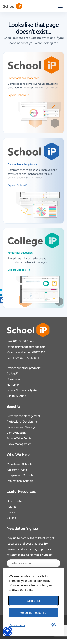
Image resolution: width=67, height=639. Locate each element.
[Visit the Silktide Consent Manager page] (53, 625)
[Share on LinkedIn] (1, 295)
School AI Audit (16, 395)
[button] (8, 631)
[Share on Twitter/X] (1, 290)
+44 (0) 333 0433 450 (21, 341)
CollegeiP (12, 373)
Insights (11, 506)
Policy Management (19, 444)
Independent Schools (20, 475)
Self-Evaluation (16, 432)
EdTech (11, 517)
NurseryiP (13, 384)
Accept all (33, 601)
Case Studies (15, 501)
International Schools (20, 480)
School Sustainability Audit (23, 390)
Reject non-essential (33, 612)
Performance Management (23, 416)
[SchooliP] (12, 6)
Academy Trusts (17, 469)
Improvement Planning (21, 427)
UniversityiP (14, 379)
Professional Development (23, 421)
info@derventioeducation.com (26, 346)
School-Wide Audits (19, 438)
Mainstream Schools (19, 464)
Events (11, 512)
